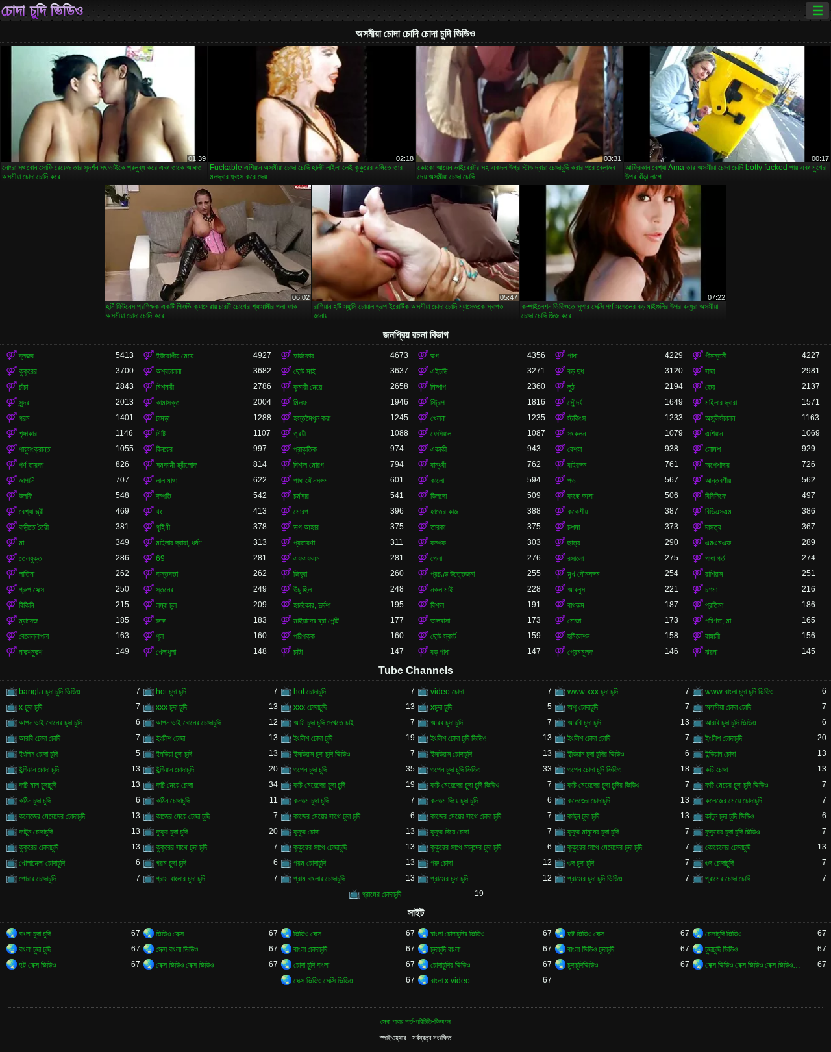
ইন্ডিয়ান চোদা (720, 753)
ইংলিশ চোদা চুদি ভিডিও (458, 738)
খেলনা (437, 418)
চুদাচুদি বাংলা (445, 949)
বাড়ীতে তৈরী (34, 527)
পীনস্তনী (715, 355)
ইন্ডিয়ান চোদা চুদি (39, 769)
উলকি (25, 496)
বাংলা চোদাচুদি (310, 949)
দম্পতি (163, 496)
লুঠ (571, 387)
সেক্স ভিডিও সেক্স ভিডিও (185, 965)
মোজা (574, 620)
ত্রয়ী (299, 433)
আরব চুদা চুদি (446, 722)
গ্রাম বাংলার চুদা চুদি (180, 878)
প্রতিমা (714, 605)
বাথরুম (575, 605)
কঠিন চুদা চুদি (35, 800)
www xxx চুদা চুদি (592, 691)
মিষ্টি (161, 433)
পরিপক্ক (304, 636)
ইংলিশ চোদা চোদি (588, 738)
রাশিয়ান (714, 574)
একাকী (438, 449)
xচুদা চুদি (441, 707)
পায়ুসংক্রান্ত (35, 449)
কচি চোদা (716, 769)
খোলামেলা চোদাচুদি (42, 863)
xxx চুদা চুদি (171, 707)
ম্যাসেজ (28, 620)
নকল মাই (441, 589)
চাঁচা (23, 387)
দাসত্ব (713, 527)
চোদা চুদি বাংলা (311, 965)
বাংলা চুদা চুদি (35, 933)
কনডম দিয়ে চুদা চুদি (454, 800)
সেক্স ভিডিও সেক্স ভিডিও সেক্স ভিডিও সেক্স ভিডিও (753, 965)
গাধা (572, 355)
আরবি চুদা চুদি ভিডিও (730, 722)
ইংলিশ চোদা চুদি (312, 738)
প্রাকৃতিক (305, 449)
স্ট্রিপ (437, 402)
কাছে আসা (580, 496)
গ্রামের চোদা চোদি (727, 878)
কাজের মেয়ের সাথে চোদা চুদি (465, 816)
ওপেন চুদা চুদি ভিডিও (455, 769)
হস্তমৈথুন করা (311, 418)
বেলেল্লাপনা (34, 636)
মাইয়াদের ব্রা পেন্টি (316, 620)
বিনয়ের (164, 449)
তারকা (437, 527)
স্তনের (164, 589)
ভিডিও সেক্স (170, 933)
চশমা (573, 527)
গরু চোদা (441, 863)
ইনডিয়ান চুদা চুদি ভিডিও (321, 753)
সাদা (710, 371)
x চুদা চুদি (30, 707)
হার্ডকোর (303, 355)
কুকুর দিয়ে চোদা (449, 831)
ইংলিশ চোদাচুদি (723, 738)
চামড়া (162, 418)
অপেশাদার (717, 465)
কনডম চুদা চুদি (311, 800)
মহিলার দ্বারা (721, 402)
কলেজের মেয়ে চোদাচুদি (733, 800)
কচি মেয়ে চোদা (174, 785)
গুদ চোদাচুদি (719, 863)
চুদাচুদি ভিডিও (721, 949)
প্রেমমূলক (580, 652)
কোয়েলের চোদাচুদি (727, 847)
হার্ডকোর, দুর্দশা (311, 605)
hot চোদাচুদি (309, 691)
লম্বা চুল (166, 605)
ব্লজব (26, 355)
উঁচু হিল (302, 589)
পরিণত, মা (718, 620)
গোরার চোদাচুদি (37, 878)
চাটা (298, 652)
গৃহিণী (163, 527)
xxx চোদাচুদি (310, 707)
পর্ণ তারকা (31, 465)
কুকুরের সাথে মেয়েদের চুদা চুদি (604, 847)
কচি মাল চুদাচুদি (37, 785)
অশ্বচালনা (168, 371)
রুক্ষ (161, 620)
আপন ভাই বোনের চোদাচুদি (188, 722)
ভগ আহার (306, 527)
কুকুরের (28, 371)
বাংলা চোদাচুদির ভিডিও (457, 933)
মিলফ (300, 402)
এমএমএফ (718, 542)
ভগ (434, 355)
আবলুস (576, 589)
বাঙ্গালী (712, 636)
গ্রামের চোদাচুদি (381, 894)
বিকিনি (26, 605)
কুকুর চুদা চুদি (172, 831)
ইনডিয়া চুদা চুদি (174, 753)
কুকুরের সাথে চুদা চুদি (181, 847)
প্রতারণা (304, 542)
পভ (571, 480)
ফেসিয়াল (440, 433)
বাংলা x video (450, 980)
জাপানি (26, 480)
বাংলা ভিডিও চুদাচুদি (590, 949)
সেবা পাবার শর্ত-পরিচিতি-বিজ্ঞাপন (415, 1021)
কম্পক (438, 542)
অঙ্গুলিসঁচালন (720, 418)
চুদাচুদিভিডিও (582, 965)
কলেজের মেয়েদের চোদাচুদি (52, 816)
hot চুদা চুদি (171, 691)
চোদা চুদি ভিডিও (42, 10)
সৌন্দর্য (574, 402)
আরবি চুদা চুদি (584, 722)
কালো (437, 480)
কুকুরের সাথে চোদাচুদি (320, 847)
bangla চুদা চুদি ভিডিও (49, 691)
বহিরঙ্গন (576, 465)
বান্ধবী (438, 465)
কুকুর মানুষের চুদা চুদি (593, 831)
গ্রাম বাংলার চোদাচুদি (319, 878)
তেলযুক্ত (30, 558)
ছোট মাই (304, 371)
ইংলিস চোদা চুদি (38, 753)
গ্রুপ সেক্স (31, 589)
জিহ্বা (300, 574)
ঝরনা (711, 652)
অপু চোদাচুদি (582, 707)
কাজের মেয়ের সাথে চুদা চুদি (326, 816)
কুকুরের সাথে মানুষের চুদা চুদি (465, 847)
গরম (24, 418)
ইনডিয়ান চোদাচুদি (451, 753)
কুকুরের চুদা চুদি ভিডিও (732, 831)
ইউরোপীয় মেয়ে (174, 355)
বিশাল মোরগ (308, 465)
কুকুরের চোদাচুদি (38, 847)
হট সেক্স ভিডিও (37, 965)
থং (159, 511)
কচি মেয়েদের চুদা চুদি (319, 785)
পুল (160, 636)
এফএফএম (306, 558)
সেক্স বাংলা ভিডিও (177, 949)
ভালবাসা (440, 620)
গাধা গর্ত (715, 558)
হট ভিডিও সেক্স (585, 933)
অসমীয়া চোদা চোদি (728, 707)
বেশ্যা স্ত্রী (31, 511)
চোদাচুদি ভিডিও (723, 933)
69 (160, 558)
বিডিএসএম (718, 511)
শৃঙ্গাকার (28, 433)
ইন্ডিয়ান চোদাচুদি (175, 769)
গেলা (436, 558)
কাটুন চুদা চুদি (583, 816)
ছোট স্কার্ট (443, 636)
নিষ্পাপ (438, 387)
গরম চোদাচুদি (309, 863)
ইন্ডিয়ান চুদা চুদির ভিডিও (595, 753)
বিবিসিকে (715, 496)
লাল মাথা (166, 480)
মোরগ (300, 511)
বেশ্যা (574, 449)
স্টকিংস (576, 418)
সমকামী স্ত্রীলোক (176, 465)
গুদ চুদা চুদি (580, 863)
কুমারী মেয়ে (307, 387)
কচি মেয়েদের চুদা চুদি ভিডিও (464, 785)
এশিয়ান (714, 433)
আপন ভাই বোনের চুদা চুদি (50, 722)
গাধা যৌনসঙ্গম (310, 480)
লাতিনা (26, 574)
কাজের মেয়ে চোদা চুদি (183, 816)
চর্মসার (301, 496)
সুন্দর (24, 402)
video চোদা (447, 691)
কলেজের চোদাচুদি (588, 800)
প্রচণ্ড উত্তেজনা (452, 574)
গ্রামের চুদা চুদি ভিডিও (594, 878)
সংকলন (576, 433)
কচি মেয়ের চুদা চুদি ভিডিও (736, 785)
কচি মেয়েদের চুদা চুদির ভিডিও (603, 785)
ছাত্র (573, 542)
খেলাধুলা (166, 652)
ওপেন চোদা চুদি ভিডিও (594, 769)
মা (21, 542)
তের (710, 387)
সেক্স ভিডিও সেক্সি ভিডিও (323, 980)
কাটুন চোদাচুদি (36, 831)
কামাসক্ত (168, 402)
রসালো (575, 558)
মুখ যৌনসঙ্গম (583, 574)
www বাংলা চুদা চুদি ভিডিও (739, 691)
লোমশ (713, 449)
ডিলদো (438, 496)
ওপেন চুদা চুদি (310, 769)
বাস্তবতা (167, 574)
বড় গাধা (439, 652)
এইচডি (438, 371)
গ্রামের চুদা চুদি (449, 878)
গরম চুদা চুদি (171, 863)
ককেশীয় (577, 511)
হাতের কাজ (444, 511)
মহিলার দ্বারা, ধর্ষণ (179, 542)
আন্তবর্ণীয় (718, 480)
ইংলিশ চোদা (170, 738)
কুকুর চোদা (306, 831)
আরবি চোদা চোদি (39, 738)
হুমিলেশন (578, 636)
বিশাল (437, 605)
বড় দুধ (575, 371)
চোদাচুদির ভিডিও (450, 965)
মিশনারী (165, 387)
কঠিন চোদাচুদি (173, 800)
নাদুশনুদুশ (30, 652)
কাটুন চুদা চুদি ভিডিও (729, 816)
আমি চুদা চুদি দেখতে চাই (323, 722)
